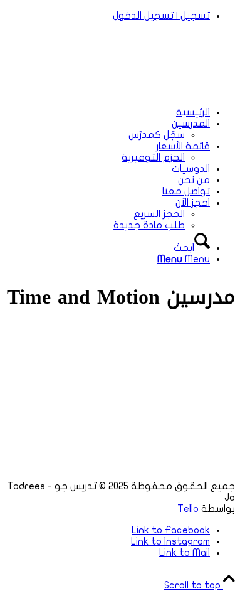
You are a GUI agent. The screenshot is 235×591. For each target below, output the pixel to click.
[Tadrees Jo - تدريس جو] (141, 91)
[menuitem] (105, 15)
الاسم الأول (41, 413)
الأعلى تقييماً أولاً (35, 434)
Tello (188, 509)
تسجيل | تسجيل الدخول (161, 16)
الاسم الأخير (23, 445)
